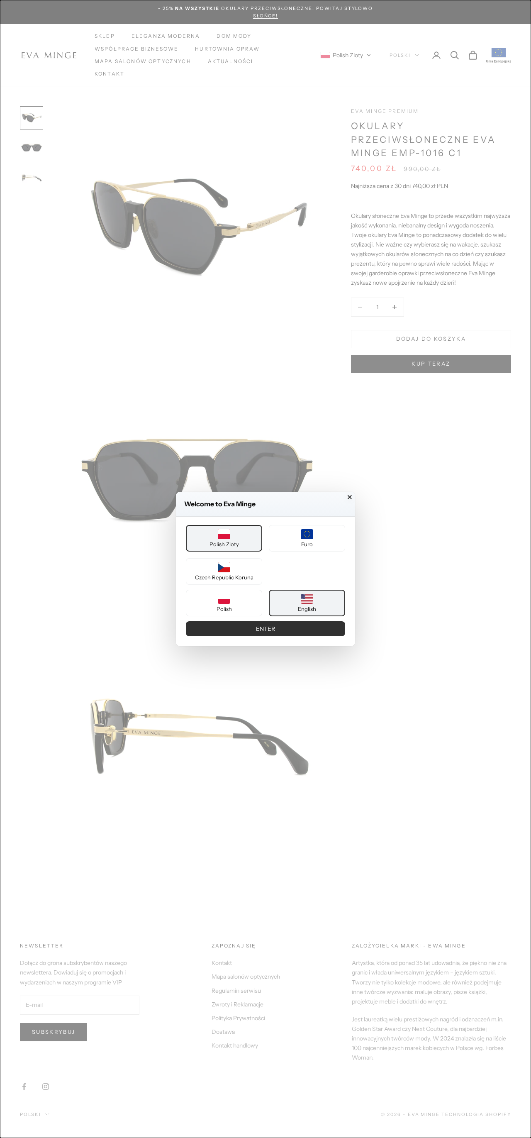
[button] (224, 538)
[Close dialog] (350, 497)
